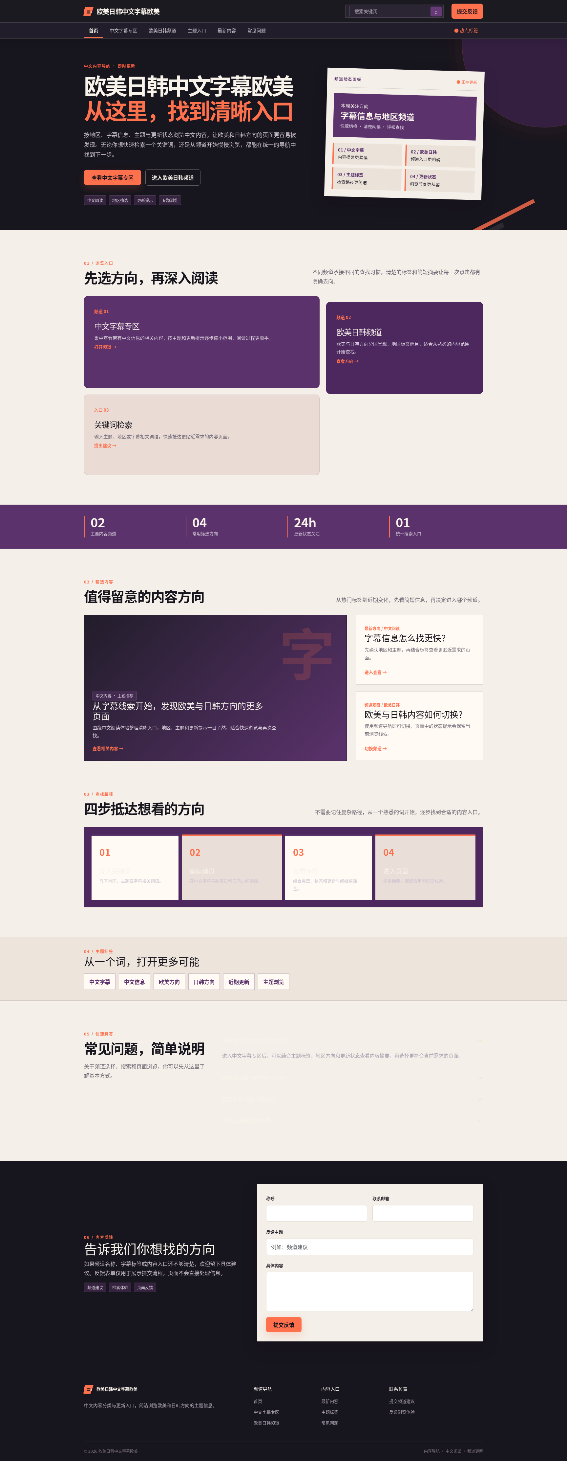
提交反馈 (467, 11)
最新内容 (227, 30)
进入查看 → (376, 672)
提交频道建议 (402, 1401)
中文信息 (134, 982)
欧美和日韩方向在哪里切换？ (256, 1078)
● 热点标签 (466, 30)
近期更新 (238, 982)
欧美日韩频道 (162, 30)
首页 (93, 30)
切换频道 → (376, 748)
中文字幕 (99, 982)
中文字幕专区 (123, 30)
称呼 (270, 1198)
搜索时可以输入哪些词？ (251, 1099)
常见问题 (256, 30)
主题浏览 (273, 982)
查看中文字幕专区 (113, 177)
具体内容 (274, 1265)
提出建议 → (105, 445)
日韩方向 (204, 982)
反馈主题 (274, 1232)
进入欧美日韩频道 (173, 177)
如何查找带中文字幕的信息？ (256, 1040)
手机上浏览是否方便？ (248, 1120)
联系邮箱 (380, 1198)
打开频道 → (105, 347)
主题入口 (197, 30)
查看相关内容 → (108, 748)
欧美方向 (169, 982)
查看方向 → (347, 361)
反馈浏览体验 (402, 1412)
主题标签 (329, 1412)
